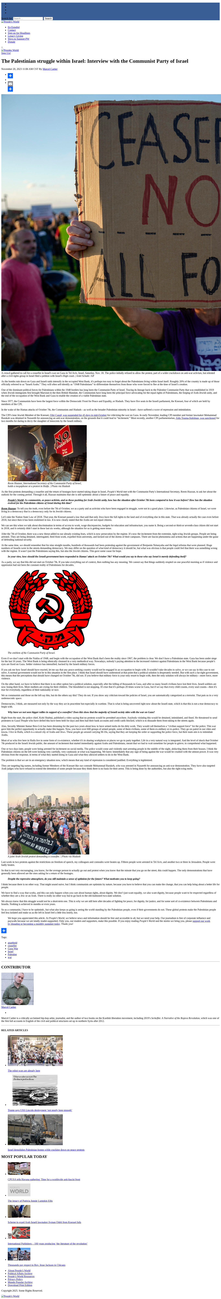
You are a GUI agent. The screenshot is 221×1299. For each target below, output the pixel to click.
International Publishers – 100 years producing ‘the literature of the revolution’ (48, 1243)
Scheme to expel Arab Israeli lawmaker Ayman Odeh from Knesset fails (44, 1222)
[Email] (114, 83)
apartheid (12, 942)
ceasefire (12, 945)
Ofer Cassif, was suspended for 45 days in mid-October (78, 415)
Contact (12, 30)
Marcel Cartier (50, 69)
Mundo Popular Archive (20, 1282)
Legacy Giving (15, 36)
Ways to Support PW (18, 38)
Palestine (12, 954)
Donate (11, 41)
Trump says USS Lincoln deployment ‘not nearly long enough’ (40, 1110)
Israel (10, 951)
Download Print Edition (20, 1285)
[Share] (114, 75)
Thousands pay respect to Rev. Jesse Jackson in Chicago (36, 1265)
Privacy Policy (15, 1279)
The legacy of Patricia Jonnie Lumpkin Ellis (30, 1200)
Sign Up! (6, 53)
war (10, 957)
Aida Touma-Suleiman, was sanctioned (196, 418)
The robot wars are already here (24, 1070)
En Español (14, 27)
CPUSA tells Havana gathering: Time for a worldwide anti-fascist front (44, 1179)
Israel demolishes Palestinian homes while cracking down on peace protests (46, 1149)
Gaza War (13, 948)
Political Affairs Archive (20, 1273)
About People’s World (19, 1270)
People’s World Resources (21, 1276)
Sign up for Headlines (19, 33)
